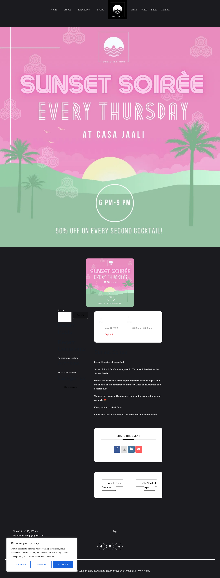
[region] (41, 555)
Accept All (63, 564)
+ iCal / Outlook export (148, 485)
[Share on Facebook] (117, 449)
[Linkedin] (131, 449)
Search (61, 310)
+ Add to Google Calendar (112, 485)
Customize (21, 564)
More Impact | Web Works (136, 570)
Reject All (41, 564)
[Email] (138, 449)
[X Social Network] (124, 449)
